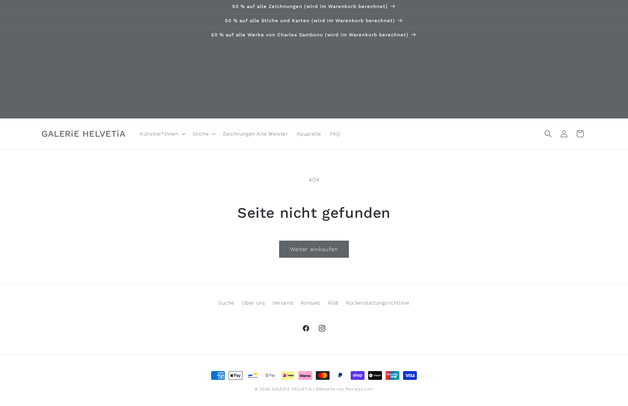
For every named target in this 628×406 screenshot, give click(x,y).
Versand (283, 303)
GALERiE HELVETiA (291, 389)
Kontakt (310, 303)
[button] (162, 133)
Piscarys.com (359, 389)
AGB (333, 303)
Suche (226, 303)
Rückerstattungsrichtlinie (378, 303)
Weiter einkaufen (314, 249)
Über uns (253, 303)
